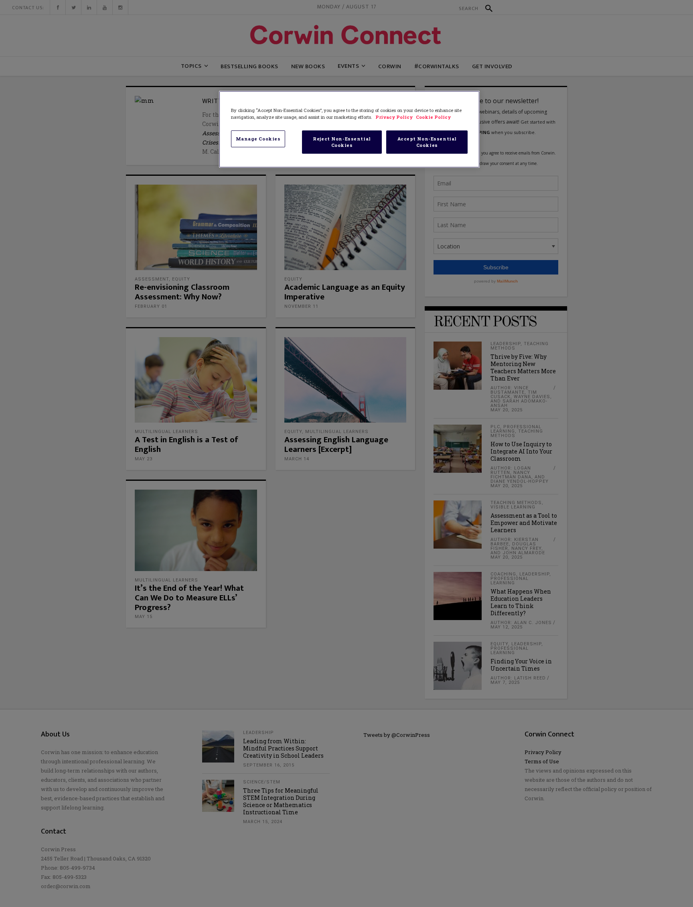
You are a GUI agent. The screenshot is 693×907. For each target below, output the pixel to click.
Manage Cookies (258, 139)
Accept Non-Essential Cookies (427, 142)
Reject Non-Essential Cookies (342, 142)
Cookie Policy (433, 117)
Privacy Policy (394, 117)
